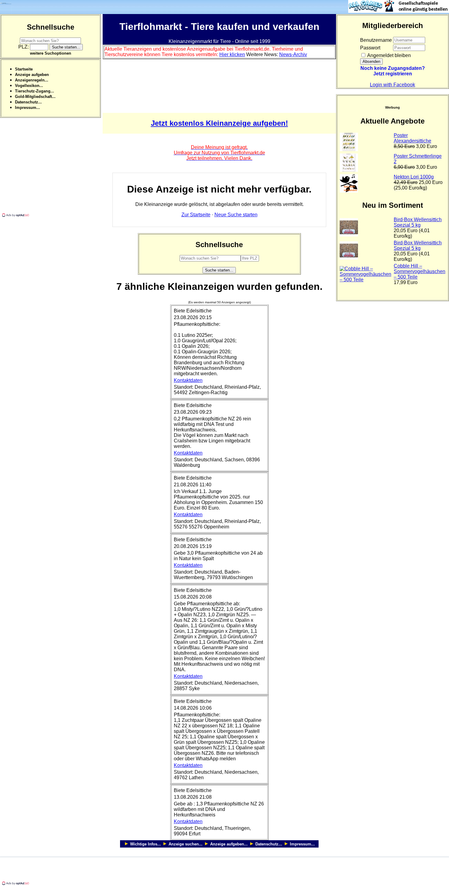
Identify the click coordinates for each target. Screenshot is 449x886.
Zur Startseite (195, 214)
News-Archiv (293, 54)
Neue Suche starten (235, 214)
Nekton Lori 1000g (414, 176)
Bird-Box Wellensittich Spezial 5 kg (418, 222)
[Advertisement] (51, 169)
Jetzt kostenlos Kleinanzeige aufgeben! (219, 123)
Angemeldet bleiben (388, 55)
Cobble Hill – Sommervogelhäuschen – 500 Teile (419, 271)
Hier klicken (232, 54)
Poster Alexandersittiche (412, 138)
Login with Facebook (392, 84)
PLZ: (24, 46)
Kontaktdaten (188, 380)
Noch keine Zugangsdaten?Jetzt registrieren (392, 71)
